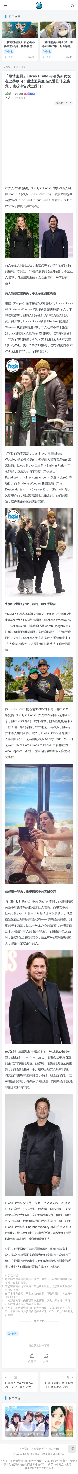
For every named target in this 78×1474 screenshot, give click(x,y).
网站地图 (53, 1448)
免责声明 (39, 1448)
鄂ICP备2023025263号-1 (39, 1468)
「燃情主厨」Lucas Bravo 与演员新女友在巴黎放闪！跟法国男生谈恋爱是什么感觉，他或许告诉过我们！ (38, 81)
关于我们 (24, 1448)
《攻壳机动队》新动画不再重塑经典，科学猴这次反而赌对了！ (19, 46)
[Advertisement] (39, 146)
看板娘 (19, 94)
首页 (7, 66)
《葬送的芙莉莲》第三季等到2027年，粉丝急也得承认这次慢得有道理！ (58, 46)
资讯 (10, 51)
